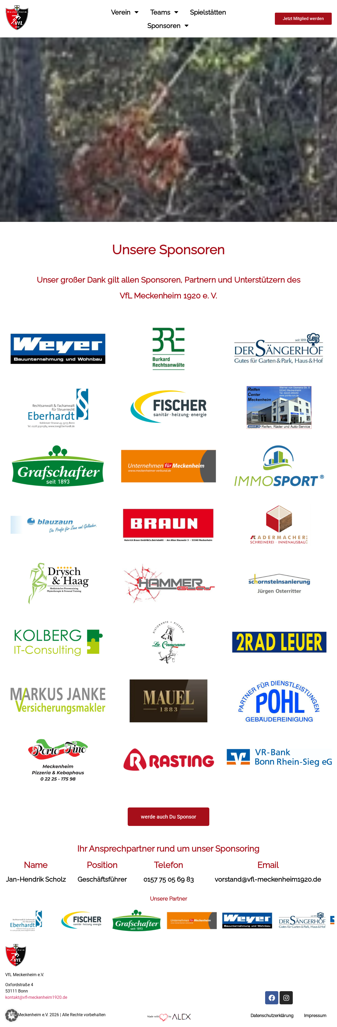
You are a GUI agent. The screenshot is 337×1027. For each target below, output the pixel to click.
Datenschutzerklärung (272, 1015)
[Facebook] (271, 997)
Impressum (315, 1015)
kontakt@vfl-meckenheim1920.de (36, 997)
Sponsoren (164, 26)
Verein (121, 12)
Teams (160, 12)
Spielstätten (208, 12)
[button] (11, 1015)
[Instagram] (286, 997)
